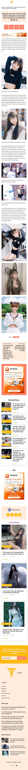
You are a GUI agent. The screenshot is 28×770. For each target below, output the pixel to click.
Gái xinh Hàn (6, 456)
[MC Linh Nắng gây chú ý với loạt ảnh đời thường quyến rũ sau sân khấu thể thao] (7, 442)
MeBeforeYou (16, 510)
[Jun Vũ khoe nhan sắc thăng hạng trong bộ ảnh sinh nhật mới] (7, 419)
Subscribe (20, 658)
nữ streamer (15, 45)
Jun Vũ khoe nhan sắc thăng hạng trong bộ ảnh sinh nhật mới (19, 417)
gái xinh (16, 337)
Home (3, 7)
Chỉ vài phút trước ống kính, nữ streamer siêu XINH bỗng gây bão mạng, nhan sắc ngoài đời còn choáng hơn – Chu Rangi (19, 456)
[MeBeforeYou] (10, 509)
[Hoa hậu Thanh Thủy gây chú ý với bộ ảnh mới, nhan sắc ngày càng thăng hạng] (7, 430)
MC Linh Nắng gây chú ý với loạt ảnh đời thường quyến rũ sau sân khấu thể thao (19, 441)
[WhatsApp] (21, 27)
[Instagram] (12, 515)
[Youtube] (20, 515)
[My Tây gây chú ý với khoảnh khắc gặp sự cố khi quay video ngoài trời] (7, 407)
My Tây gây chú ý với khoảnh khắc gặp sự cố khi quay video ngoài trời (19, 406)
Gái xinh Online (9, 7)
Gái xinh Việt (6, 444)
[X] (11, 27)
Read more (15, 412)
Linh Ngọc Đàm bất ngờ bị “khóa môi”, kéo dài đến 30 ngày (20, 348)
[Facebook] (6, 27)
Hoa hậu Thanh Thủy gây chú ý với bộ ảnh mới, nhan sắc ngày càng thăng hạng (19, 429)
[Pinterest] (16, 27)
